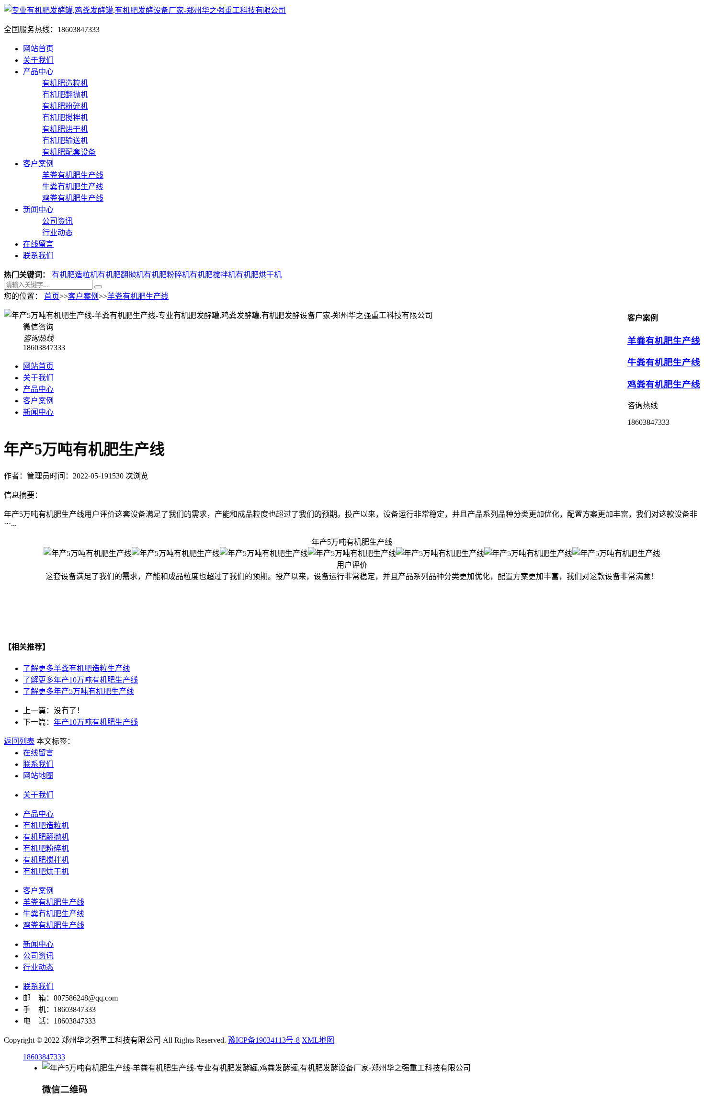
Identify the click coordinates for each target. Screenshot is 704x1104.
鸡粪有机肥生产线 (72, 198)
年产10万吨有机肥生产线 (80, 680)
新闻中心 (38, 209)
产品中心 (38, 72)
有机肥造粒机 (65, 83)
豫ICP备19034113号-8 (264, 1040)
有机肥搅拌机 (65, 118)
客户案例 (38, 163)
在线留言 (38, 244)
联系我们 (38, 255)
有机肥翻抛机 (65, 95)
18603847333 (44, 1057)
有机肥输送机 (65, 141)
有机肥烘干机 (65, 129)
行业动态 (57, 232)
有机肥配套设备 (69, 152)
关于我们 (38, 60)
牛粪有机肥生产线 (72, 186)
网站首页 (38, 49)
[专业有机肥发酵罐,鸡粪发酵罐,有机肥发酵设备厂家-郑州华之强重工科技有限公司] (145, 10)
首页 (51, 296)
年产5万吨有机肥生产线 (78, 691)
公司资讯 (57, 221)
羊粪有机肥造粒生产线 (76, 668)
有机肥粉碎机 (65, 106)
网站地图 (38, 776)
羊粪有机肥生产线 (72, 175)
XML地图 (318, 1040)
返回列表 (19, 741)
